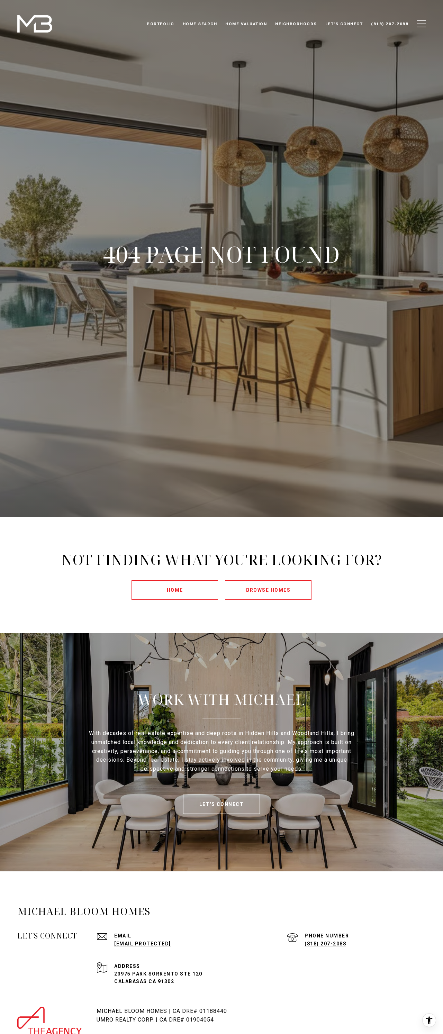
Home (175, 590)
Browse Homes (268, 590)
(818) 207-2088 (325, 943)
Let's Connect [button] (221, 804)
